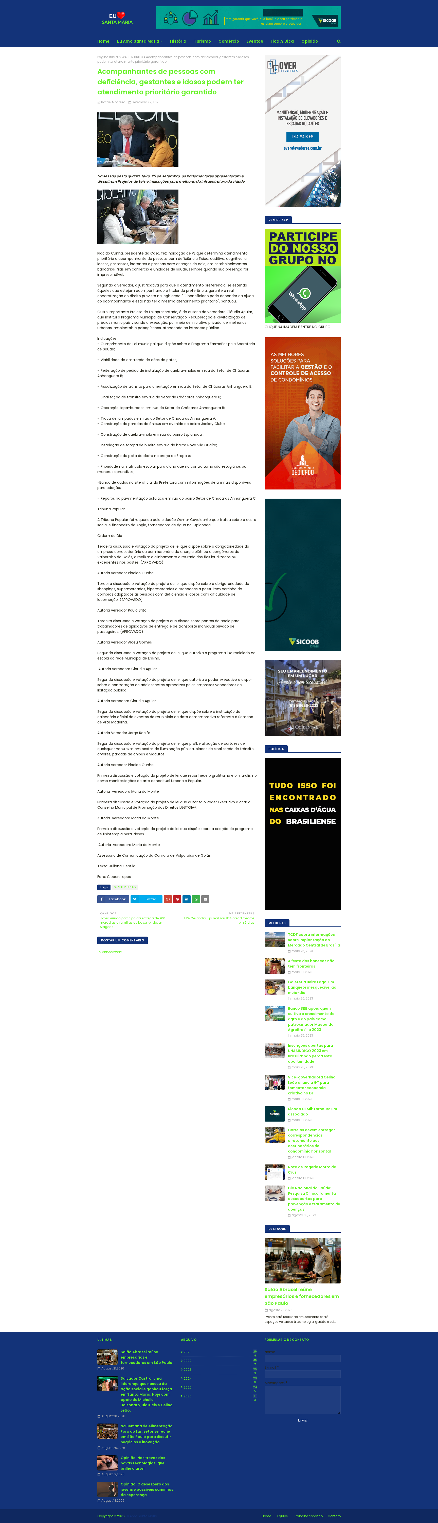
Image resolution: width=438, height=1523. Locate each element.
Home (266, 1516)
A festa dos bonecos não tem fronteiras (311, 963)
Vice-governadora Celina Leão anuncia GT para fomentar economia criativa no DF (312, 1085)
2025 (220, 1387)
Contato (334, 1516)
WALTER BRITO (132, 57)
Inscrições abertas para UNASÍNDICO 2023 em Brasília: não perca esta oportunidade (310, 1053)
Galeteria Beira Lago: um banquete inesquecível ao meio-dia (312, 987)
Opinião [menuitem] (309, 41)
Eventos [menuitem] (255, 41)
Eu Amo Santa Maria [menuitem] (138, 41)
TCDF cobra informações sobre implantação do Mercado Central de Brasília (314, 940)
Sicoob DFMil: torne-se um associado (312, 1111)
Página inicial (108, 57)
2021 (220, 1352)
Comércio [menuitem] (228, 41)
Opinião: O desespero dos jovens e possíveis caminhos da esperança (147, 1489)
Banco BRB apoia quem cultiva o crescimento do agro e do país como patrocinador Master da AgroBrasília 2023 (311, 1019)
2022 (220, 1360)
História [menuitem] (178, 41)
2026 (220, 1396)
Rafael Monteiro (113, 102)
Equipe (282, 1516)
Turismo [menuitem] (202, 41)
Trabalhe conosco (308, 1516)
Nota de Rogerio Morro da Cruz (312, 1169)
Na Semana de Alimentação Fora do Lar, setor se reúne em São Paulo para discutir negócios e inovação (147, 1434)
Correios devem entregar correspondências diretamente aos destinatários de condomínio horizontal (311, 1140)
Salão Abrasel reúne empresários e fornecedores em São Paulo (302, 1296)
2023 (220, 1369)
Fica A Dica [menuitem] (282, 41)
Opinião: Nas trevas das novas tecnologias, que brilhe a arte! (143, 1463)
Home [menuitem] (103, 41)
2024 (220, 1378)
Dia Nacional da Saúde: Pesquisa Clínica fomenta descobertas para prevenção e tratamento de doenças (314, 1199)
